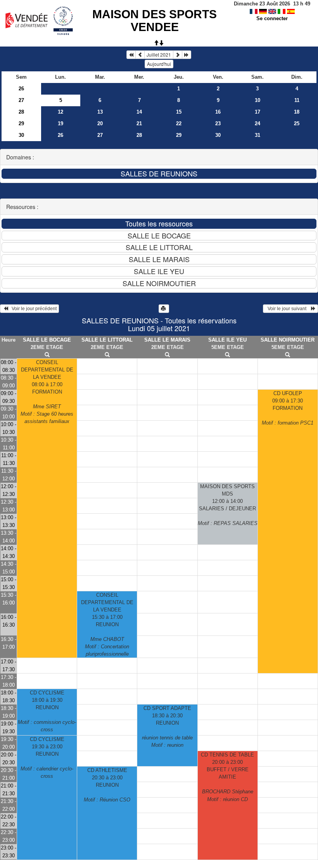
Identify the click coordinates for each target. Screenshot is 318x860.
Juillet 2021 (159, 54)
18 (296, 112)
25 (296, 123)
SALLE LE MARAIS (167, 340)
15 (178, 112)
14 (139, 112)
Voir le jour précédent (32, 308)
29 (21, 123)
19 (60, 123)
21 (139, 123)
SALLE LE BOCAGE (47, 340)
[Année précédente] (131, 54)
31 (257, 135)
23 (218, 123)
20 (100, 123)
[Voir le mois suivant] (177, 54)
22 (178, 123)
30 (21, 135)
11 (296, 100)
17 (257, 112)
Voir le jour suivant (288, 308)
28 (21, 112)
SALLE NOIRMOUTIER (288, 340)
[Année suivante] (186, 54)
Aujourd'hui (159, 63)
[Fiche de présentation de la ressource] (47, 355)
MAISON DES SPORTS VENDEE (154, 20)
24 (257, 123)
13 (100, 112)
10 (257, 100)
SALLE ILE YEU (227, 340)
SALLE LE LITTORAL (107, 340)
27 (21, 100)
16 (218, 112)
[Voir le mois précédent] (140, 54)
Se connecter (272, 18)
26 (21, 89)
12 (60, 112)
